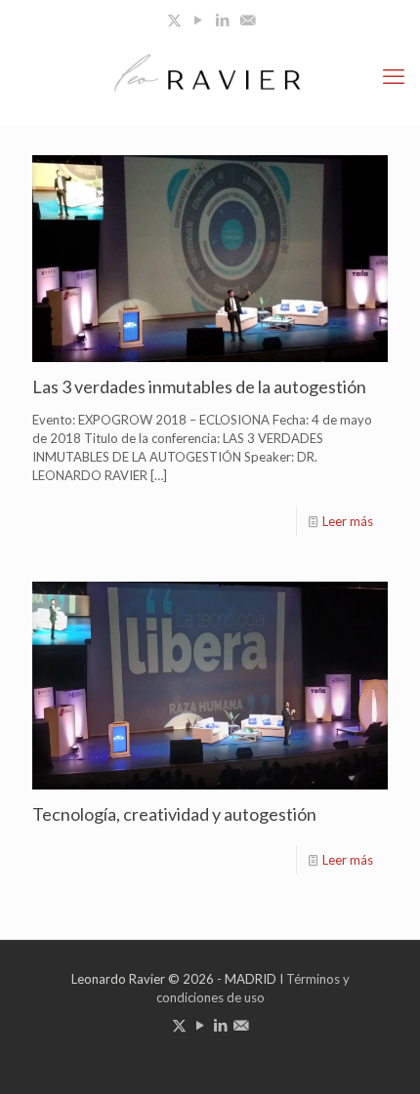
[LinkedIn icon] (223, 19)
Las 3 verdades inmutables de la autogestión (199, 386)
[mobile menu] (393, 76)
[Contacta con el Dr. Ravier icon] (247, 19)
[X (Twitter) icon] (174, 19)
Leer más (347, 521)
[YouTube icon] (198, 19)
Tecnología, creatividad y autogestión (174, 814)
